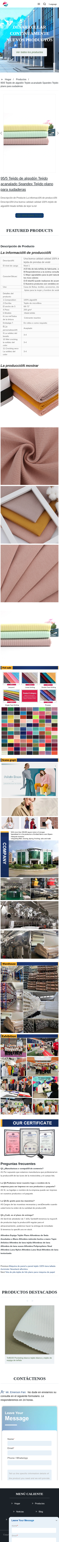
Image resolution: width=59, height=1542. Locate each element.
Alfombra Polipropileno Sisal (38, 1246)
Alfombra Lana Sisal (31, 1250)
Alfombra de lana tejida (20, 1242)
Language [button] (53, 4)
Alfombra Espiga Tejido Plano (15, 1235)
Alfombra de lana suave (12, 1246)
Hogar (8, 79)
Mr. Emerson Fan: (16, 1392)
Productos (21, 79)
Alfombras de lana (41, 1242)
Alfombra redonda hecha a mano (35, 1239)
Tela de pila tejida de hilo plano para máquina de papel (30, 1272)
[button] (38, 4)
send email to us (31, 215)
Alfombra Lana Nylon (11, 1250)
